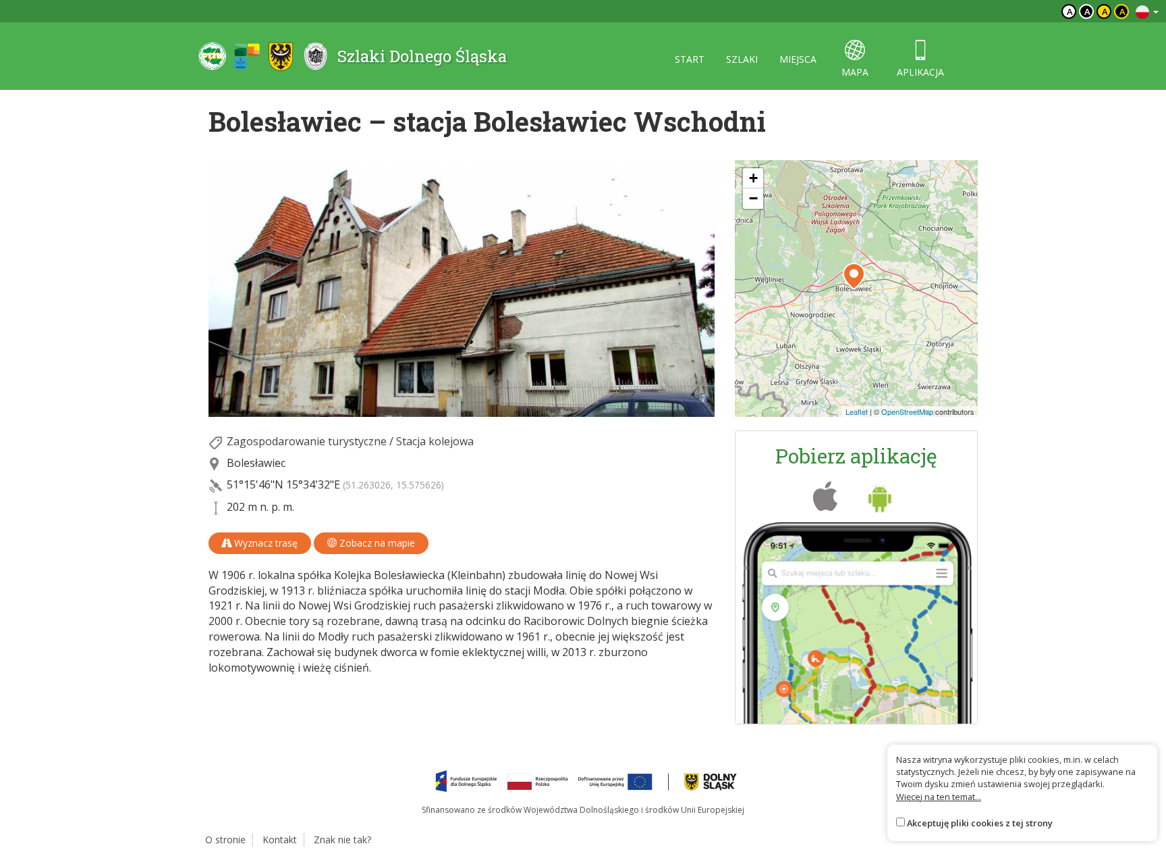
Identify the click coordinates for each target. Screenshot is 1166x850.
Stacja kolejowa (435, 441)
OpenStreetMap (907, 411)
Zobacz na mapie (376, 542)
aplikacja (920, 72)
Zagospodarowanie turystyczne (307, 441)
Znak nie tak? (342, 839)
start (689, 59)
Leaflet (856, 411)
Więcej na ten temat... (938, 797)
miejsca (797, 59)
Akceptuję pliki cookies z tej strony (980, 823)
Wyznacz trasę (264, 542)
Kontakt (279, 839)
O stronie (225, 839)
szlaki (742, 59)
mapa (854, 72)
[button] (854, 276)
